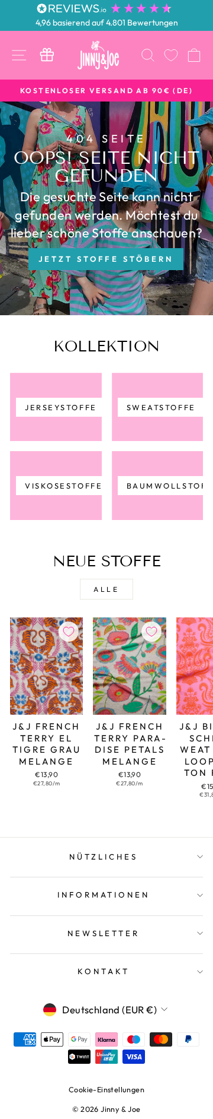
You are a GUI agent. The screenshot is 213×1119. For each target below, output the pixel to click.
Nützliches (103, 856)
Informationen (103, 894)
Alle (106, 589)
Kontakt (104, 971)
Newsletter (103, 933)
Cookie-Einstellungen (106, 1089)
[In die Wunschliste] (68, 631)
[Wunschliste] (171, 55)
